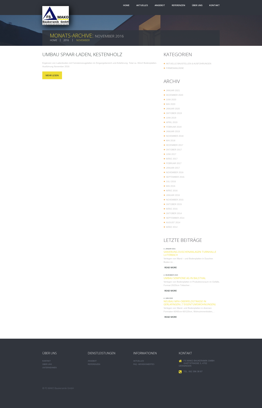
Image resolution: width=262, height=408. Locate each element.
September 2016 (175, 177)
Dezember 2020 (174, 95)
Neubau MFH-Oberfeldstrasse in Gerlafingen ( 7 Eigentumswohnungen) (190, 303)
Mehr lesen (52, 75)
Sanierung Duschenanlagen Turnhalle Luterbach (190, 253)
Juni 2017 (171, 154)
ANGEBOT (92, 361)
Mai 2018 (170, 140)
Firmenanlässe (175, 68)
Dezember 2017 (174, 145)
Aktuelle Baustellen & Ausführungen (188, 63)
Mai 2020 (170, 104)
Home (126, 5)
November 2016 (174, 172)
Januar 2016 (173, 195)
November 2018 (174, 136)
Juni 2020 (171, 99)
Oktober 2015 (174, 204)
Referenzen (178, 5)
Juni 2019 (171, 118)
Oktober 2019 (174, 113)
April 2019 (171, 122)
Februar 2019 (173, 127)
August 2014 (173, 222)
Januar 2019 (173, 131)
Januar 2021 (173, 90)
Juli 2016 (171, 181)
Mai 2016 (170, 186)
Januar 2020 (173, 108)
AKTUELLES (138, 361)
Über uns (197, 5)
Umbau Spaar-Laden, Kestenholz (82, 54)
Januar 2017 (173, 168)
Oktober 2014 (174, 213)
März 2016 (172, 190)
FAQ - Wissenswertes (143, 364)
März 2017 (172, 158)
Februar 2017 (173, 163)
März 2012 (172, 227)
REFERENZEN (94, 364)
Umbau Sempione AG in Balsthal (185, 278)
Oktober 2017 (174, 149)
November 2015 (174, 199)
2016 (66, 40)
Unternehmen (49, 368)
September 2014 (175, 218)
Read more (171, 267)
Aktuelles (142, 5)
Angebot (160, 5)
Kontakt (214, 5)
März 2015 (172, 209)
